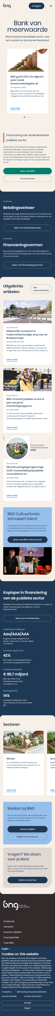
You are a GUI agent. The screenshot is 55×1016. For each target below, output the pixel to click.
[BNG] (7, 5)
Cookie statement (32, 996)
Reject (27, 1008)
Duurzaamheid (11, 937)
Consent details (9, 996)
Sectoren (8, 926)
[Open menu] (50, 6)
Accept (27, 1002)
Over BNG (9, 942)
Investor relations (13, 932)
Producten (9, 921)
